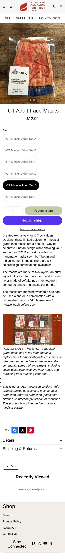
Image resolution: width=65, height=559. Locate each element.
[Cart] (61, 7)
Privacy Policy (12, 521)
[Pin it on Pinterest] (30, 430)
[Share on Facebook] (15, 430)
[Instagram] (39, 543)
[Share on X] (22, 430)
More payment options (32, 229)
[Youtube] (45, 543)
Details (9, 440)
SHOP (9, 18)
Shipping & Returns (20, 448)
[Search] (11, 7)
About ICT (9, 527)
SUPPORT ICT (26, 18)
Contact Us (10, 533)
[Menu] (4, 7)
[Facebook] (33, 543)
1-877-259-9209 (49, 18)
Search (7, 515)
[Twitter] (51, 543)
